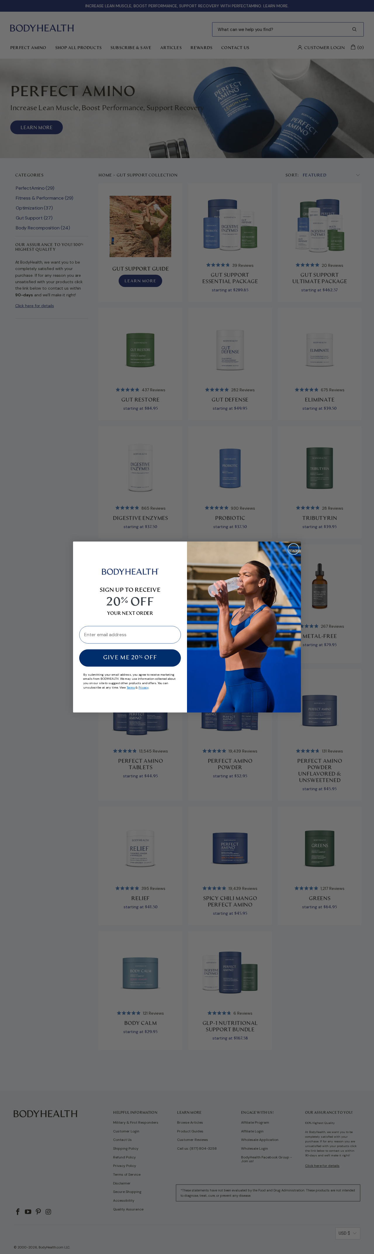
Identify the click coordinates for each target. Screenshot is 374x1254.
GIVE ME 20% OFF (130, 658)
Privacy (143, 687)
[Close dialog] (293, 549)
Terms (131, 687)
